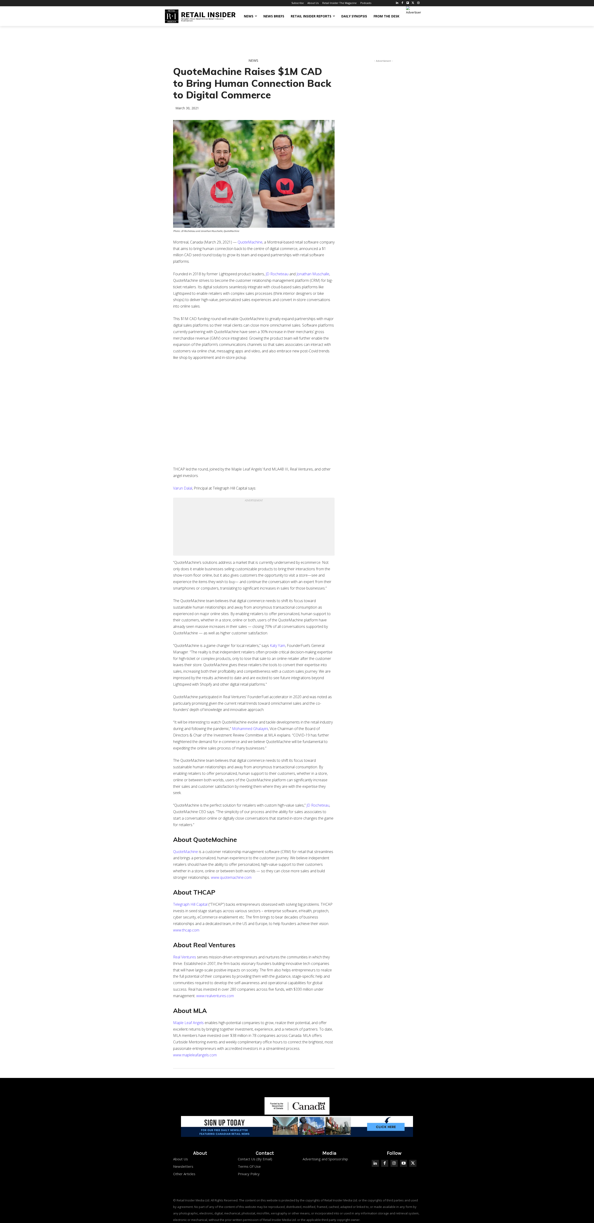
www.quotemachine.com (231, 877)
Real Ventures (184, 957)
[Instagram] (418, 3)
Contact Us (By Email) (255, 1159)
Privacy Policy (249, 1173)
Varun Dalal (182, 488)
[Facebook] (402, 3)
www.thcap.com (186, 930)
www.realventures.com (215, 995)
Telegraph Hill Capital (190, 904)
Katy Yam (277, 645)
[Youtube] (403, 1163)
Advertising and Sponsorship (325, 1159)
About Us (180, 1159)
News (253, 60)
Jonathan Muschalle (313, 273)
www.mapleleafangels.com (195, 1055)
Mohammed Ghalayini (250, 728)
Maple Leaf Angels (188, 1022)
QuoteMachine (250, 242)
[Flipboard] (407, 3)
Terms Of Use (249, 1166)
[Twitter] (413, 3)
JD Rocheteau (277, 273)
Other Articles (184, 1173)
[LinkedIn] (397, 3)
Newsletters (183, 1166)
